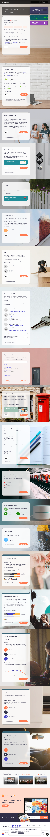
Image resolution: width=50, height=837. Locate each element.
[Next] (46, 774)
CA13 (20, 2)
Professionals (33, 825)
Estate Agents (28, 825)
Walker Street (24, 2)
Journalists (27, 827)
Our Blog (33, 827)
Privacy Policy (35, 829)
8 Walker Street (7, 373)
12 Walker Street (7, 370)
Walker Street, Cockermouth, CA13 (11, 42)
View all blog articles (26, 774)
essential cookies (18, 831)
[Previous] (38, 774)
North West (13, 2)
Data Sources (39, 827)
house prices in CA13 (15, 306)
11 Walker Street (7, 367)
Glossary (39, 825)
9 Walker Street (7, 364)
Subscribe (44, 817)
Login (44, 827)
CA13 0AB (28, 2)
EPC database (8, 75)
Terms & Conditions (29, 829)
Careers (45, 825)
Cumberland (17, 2)
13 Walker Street (7, 375)
